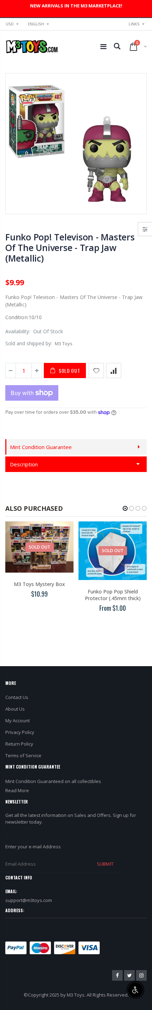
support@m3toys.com (28, 900)
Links (134, 23)
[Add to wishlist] (96, 370)
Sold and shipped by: (28, 343)
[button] (125, 508)
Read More (17, 790)
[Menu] (103, 46)
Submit (105, 864)
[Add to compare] (113, 370)
